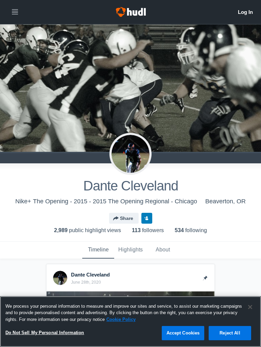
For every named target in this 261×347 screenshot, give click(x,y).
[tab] (98, 250)
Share (126, 218)
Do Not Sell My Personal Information (44, 332)
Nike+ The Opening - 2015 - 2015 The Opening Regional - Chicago (106, 201)
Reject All (230, 332)
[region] (130, 321)
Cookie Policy (121, 319)
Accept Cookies (183, 332)
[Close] (250, 307)
